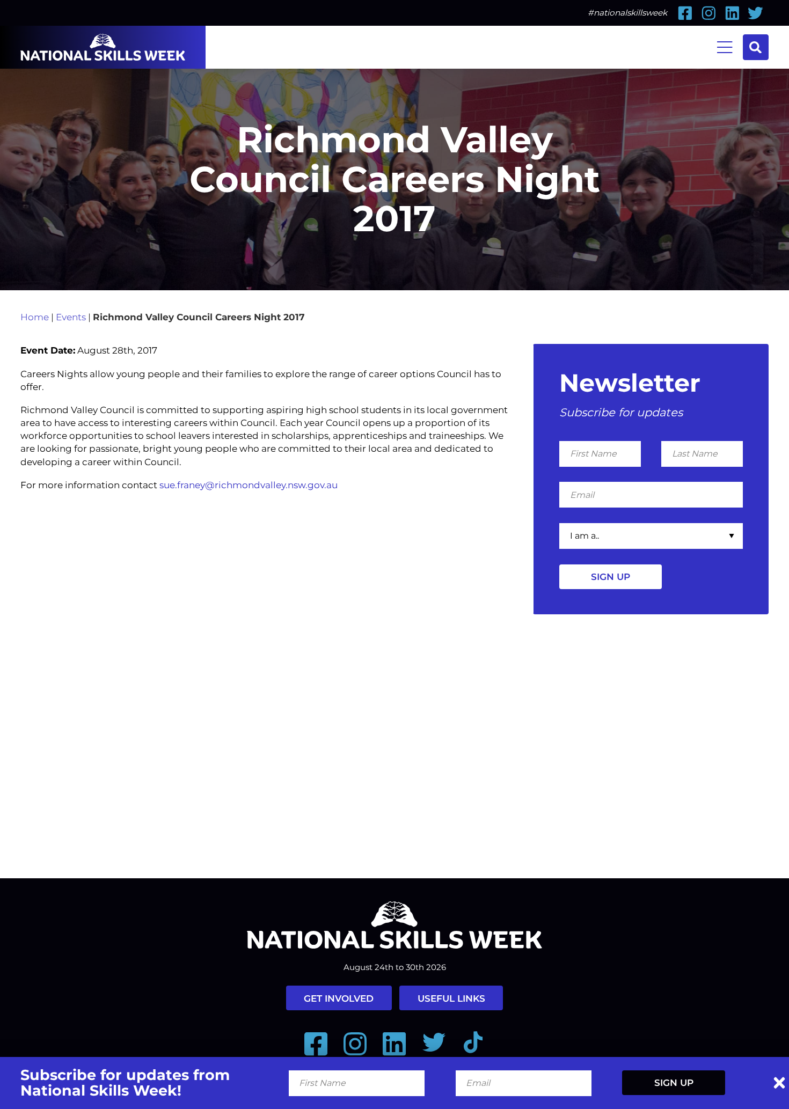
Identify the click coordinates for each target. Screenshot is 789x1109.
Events (71, 316)
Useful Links (451, 998)
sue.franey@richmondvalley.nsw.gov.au (248, 484)
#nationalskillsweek (627, 13)
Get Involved (339, 998)
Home (34, 316)
